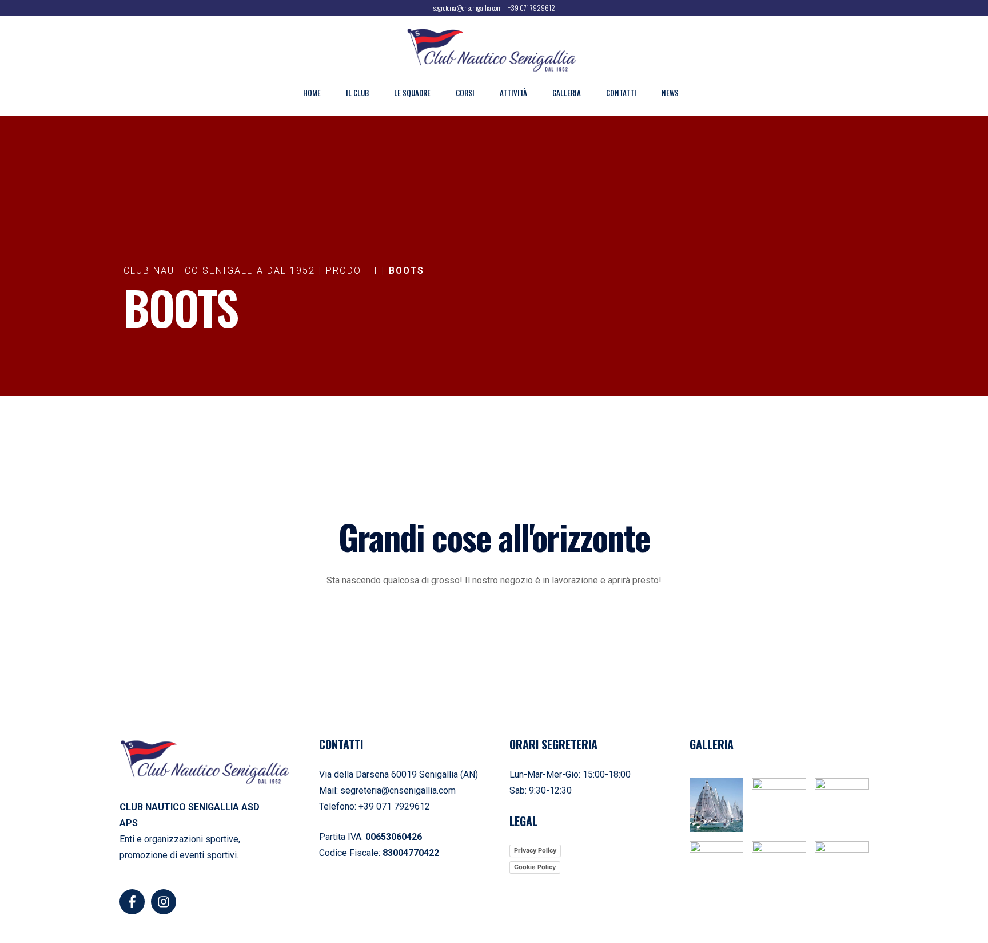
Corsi (465, 92)
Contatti (621, 92)
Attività (513, 92)
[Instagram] (163, 901)
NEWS (670, 92)
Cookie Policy (535, 867)
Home (312, 92)
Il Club (357, 92)
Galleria (566, 92)
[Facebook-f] (132, 901)
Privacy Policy (535, 850)
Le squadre (412, 92)
